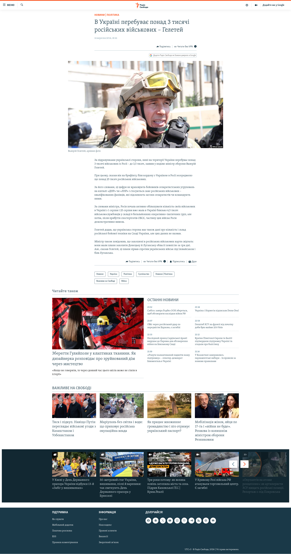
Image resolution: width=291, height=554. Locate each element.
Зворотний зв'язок (109, 542)
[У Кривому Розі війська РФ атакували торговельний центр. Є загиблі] (217, 464)
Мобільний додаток (62, 525)
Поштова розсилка (62, 531)
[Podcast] (206, 521)
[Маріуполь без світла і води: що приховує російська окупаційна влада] (122, 405)
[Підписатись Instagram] (177, 521)
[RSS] (199, 521)
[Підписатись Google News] (155, 521)
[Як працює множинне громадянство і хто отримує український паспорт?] (169, 405)
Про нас (103, 519)
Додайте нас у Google (273, 5)
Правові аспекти (108, 531)
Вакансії (103, 537)
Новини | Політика (106, 15)
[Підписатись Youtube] (170, 521)
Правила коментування (65, 542)
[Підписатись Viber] (184, 521)
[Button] (163, 47)
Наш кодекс (105, 525)
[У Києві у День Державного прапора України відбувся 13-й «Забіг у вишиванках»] (74, 464)
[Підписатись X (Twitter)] (163, 521)
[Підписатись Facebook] (148, 521)
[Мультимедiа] (256, 5)
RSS (54, 537)
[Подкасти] (247, 5)
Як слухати (58, 519)
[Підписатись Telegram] (191, 521)
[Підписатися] (213, 521)
